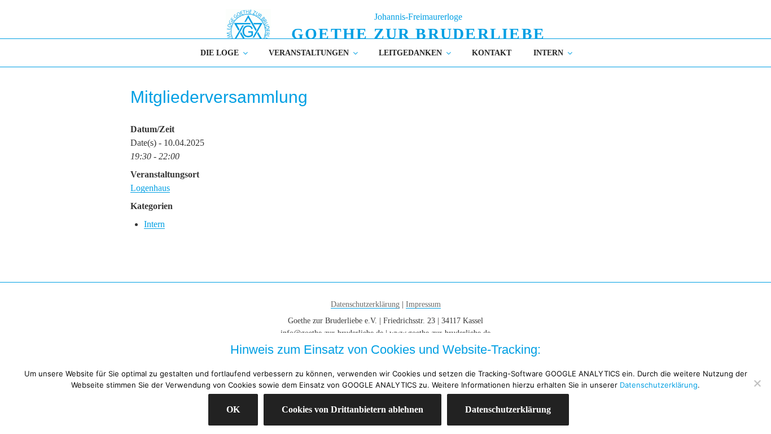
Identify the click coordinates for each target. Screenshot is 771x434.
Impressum (423, 304)
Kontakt (491, 53)
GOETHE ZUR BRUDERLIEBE (418, 33)
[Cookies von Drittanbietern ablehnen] (757, 383)
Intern (548, 53)
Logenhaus (150, 188)
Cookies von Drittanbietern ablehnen (352, 409)
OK (233, 409)
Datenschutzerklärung (365, 304)
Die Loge (219, 53)
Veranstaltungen (309, 53)
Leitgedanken (410, 53)
